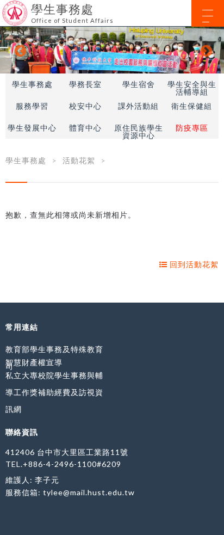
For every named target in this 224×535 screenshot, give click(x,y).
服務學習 (32, 106)
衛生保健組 (191, 106)
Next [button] (205, 50)
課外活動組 (138, 106)
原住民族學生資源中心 (138, 131)
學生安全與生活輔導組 (191, 88)
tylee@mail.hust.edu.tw (89, 492)
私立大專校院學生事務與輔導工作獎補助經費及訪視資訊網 (54, 392)
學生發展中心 (32, 128)
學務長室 (85, 84)
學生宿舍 (138, 84)
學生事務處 (32, 84)
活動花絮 (79, 160)
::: (4, 8)
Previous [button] (19, 50)
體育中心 (85, 128)
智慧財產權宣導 (34, 362)
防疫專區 (192, 128)
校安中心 (85, 106)
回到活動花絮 (193, 264)
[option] (112, 50)
